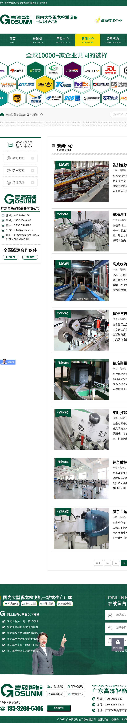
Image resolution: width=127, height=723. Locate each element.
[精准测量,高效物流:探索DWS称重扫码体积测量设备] (81, 379)
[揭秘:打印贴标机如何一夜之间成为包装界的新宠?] (81, 231)
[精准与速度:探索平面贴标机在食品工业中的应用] (81, 330)
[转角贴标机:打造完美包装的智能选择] (81, 478)
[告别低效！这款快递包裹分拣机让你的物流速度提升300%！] (81, 181)
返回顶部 (117, 648)
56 (107, 563)
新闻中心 (37, 114)
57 (116, 563)
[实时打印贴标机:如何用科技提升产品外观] (81, 429)
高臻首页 (24, 114)
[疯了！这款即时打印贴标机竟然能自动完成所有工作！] (81, 528)
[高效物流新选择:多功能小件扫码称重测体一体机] (81, 280)
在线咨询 (59, 707)
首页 (98, 563)
